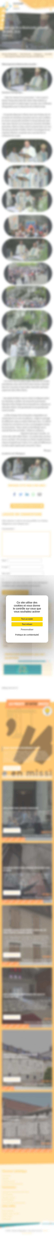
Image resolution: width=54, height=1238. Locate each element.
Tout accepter (27, 619)
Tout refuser (27, 624)
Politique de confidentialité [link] (27, 635)
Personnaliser (27, 629)
